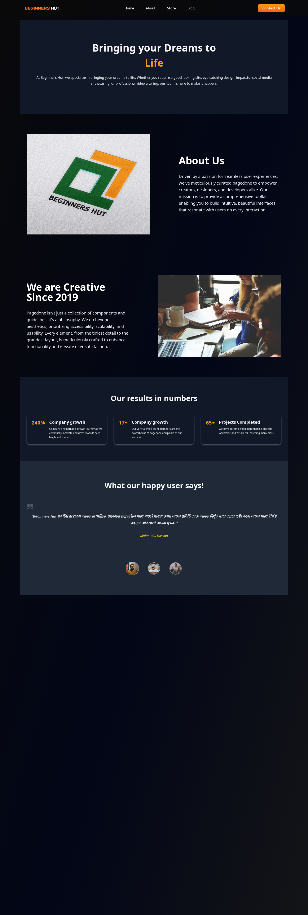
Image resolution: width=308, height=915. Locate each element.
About (150, 8)
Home (129, 8)
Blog (191, 8)
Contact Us (271, 8)
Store (171, 8)
